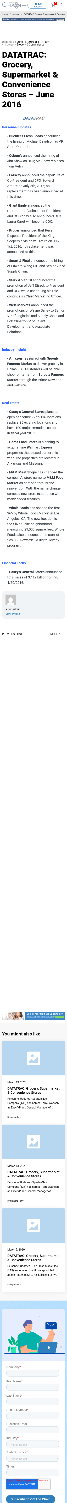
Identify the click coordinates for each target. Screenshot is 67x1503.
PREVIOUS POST (12, 634)
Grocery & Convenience (30, 44)
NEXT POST (57, 634)
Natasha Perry (17, 1201)
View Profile (12, 613)
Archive (15, 14)
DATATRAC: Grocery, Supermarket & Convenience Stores (33, 1090)
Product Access (38, 5)
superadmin (15, 1117)
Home (5, 14)
